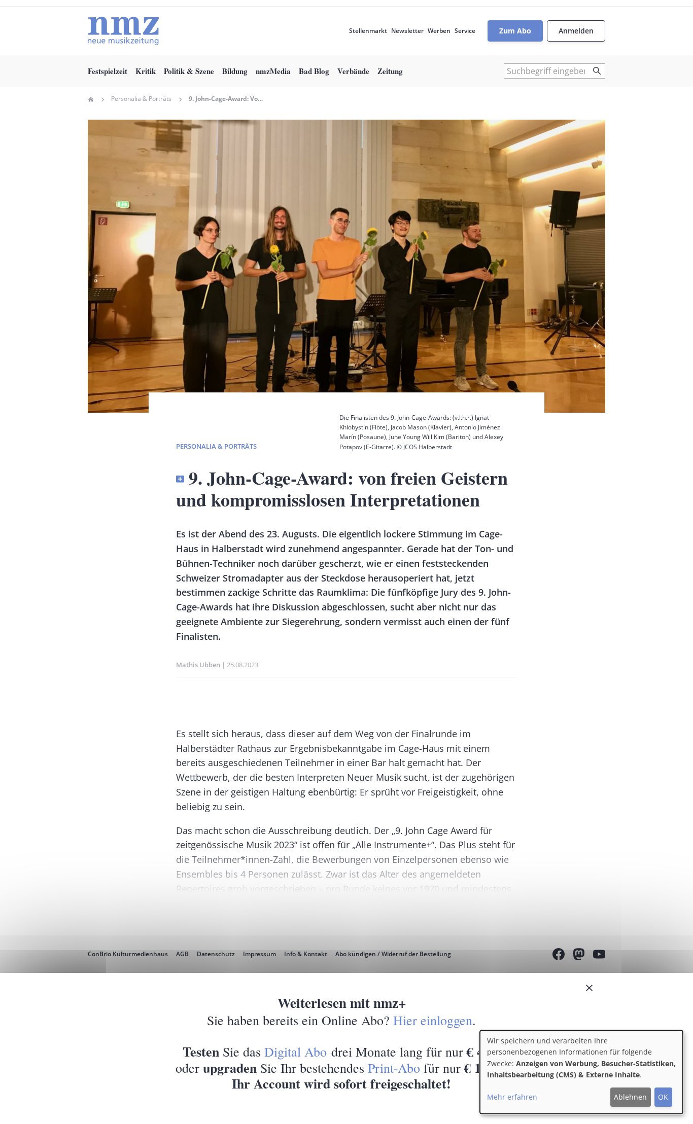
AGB (182, 954)
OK (663, 1097)
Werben (439, 30)
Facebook (558, 955)
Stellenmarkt (368, 30)
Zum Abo (515, 30)
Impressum (259, 954)
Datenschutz (216, 954)
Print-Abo (394, 1067)
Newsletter (407, 30)
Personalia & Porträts (141, 99)
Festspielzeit (107, 71)
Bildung (235, 71)
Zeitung (390, 71)
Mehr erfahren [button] (512, 1097)
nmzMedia (273, 71)
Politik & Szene (189, 71)
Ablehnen (630, 1097)
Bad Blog (314, 71)
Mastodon (579, 955)
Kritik (145, 71)
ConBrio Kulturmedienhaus (128, 954)
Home (91, 99)
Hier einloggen (432, 1020)
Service (465, 30)
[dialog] (581, 1072)
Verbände (353, 71)
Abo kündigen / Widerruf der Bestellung (393, 954)
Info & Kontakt (305, 954)
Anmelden (576, 30)
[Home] (123, 31)
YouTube (599, 955)
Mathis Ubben (198, 664)
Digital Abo (295, 1051)
